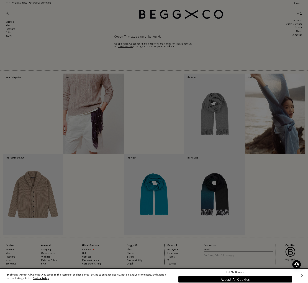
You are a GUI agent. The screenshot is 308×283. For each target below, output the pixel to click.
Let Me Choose (235, 272)
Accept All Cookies (235, 279)
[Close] (302, 275)
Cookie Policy (41, 278)
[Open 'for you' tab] (296, 264)
